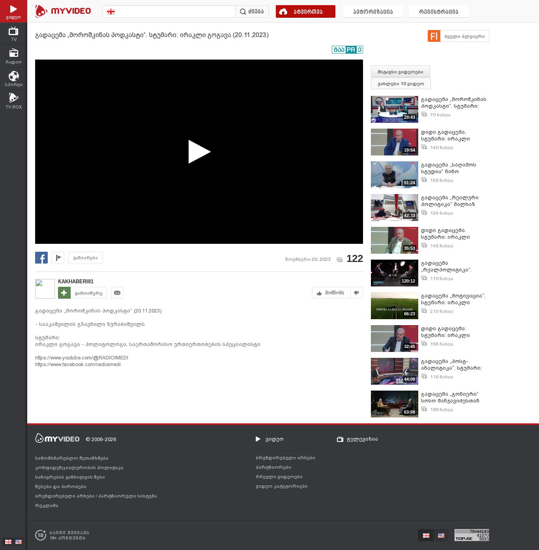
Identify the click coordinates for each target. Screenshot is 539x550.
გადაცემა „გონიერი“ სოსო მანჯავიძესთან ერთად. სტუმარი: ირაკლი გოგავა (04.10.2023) (450, 397)
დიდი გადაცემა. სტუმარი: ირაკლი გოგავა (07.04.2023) (446, 233)
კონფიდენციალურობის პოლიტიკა (79, 467)
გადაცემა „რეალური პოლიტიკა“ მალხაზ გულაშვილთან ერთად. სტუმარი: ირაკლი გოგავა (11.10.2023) (452, 201)
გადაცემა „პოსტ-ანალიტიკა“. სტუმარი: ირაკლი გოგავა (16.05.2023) (451, 364)
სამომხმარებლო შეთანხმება (72, 458)
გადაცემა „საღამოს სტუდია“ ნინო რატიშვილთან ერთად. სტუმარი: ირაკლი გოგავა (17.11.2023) (452, 168)
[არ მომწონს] (357, 293)
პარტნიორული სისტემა (127, 496)
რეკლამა (46, 505)
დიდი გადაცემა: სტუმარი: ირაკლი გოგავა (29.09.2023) (446, 332)
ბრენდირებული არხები (65, 496)
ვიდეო (275, 439)
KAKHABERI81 (76, 281)
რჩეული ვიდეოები (279, 476)
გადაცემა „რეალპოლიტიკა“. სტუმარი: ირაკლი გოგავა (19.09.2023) (446, 266)
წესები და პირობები (60, 486)
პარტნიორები (273, 467)
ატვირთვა (308, 12)
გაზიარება (85, 257)
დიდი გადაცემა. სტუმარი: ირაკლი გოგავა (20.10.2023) (446, 135)
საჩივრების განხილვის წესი (70, 477)
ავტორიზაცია (373, 12)
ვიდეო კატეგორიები (282, 486)
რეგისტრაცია (439, 12)
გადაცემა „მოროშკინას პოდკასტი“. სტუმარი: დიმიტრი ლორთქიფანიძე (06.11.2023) (454, 102)
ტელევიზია (362, 439)
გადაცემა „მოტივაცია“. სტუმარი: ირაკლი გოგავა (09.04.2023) (453, 299)
